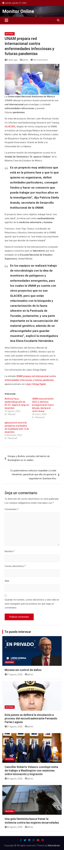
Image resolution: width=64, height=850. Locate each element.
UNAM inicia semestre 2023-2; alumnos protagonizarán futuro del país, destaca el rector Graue (43, 404)
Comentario (11, 509)
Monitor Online (18, 11)
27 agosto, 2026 (15, 674)
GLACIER (10, 126)
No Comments (41, 60)
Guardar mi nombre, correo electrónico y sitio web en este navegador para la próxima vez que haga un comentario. (32, 603)
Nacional (9, 34)
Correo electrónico (15, 566)
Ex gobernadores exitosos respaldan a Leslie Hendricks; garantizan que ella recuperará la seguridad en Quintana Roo (33, 474)
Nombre (10, 551)
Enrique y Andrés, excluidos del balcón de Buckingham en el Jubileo (29, 458)
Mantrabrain (54, 845)
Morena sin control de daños (23, 670)
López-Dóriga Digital (35, 384)
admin (25, 60)
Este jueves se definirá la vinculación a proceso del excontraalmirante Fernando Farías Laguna (31, 718)
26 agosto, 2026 (15, 778)
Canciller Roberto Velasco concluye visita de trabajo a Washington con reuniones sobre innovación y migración (31, 770)
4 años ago (12, 60)
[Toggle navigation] (6, 20)
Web (7, 581)
